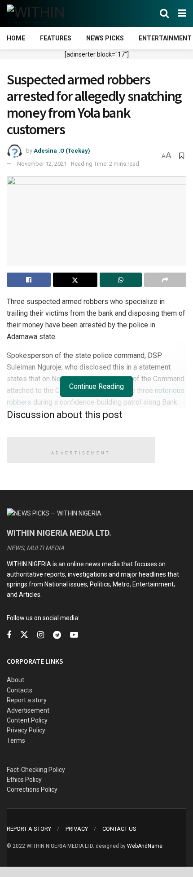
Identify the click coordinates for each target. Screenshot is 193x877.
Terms (16, 740)
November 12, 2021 (42, 163)
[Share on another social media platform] (165, 280)
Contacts (19, 690)
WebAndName (144, 846)
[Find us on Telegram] (57, 635)
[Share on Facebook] (29, 280)
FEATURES (55, 38)
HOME (16, 38)
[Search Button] (164, 13)
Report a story (27, 700)
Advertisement (28, 710)
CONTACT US (119, 828)
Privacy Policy (26, 730)
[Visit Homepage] (50, 13)
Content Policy (27, 720)
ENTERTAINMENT (165, 38)
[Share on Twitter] (75, 280)
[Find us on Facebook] (9, 635)
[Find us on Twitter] (24, 635)
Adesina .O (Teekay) (62, 150)
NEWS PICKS (105, 38)
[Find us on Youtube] (74, 635)
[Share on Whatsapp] (121, 280)
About (15, 679)
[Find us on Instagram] (40, 635)
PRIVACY (77, 828)
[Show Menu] (182, 13)
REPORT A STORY (29, 828)
